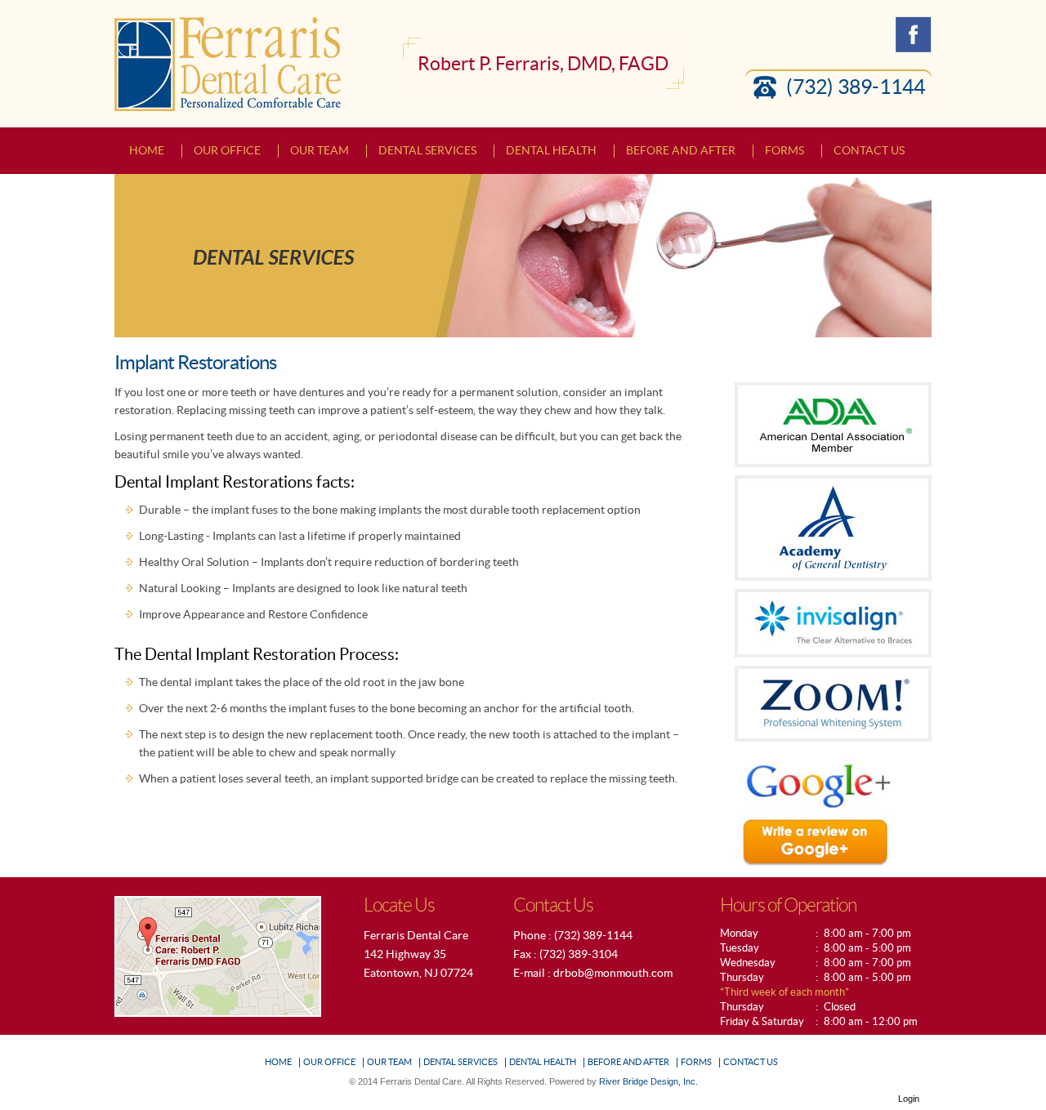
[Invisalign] (833, 622)
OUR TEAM (389, 1062)
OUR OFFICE (329, 1062)
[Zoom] (833, 702)
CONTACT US (750, 1062)
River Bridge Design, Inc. (648, 1081)
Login (908, 1098)
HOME (278, 1062)
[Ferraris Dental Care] (229, 62)
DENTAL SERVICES (460, 1062)
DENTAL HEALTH (542, 1062)
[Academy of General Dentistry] (833, 526)
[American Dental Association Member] (833, 423)
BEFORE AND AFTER (628, 1062)
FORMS (696, 1062)
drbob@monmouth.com (613, 972)
